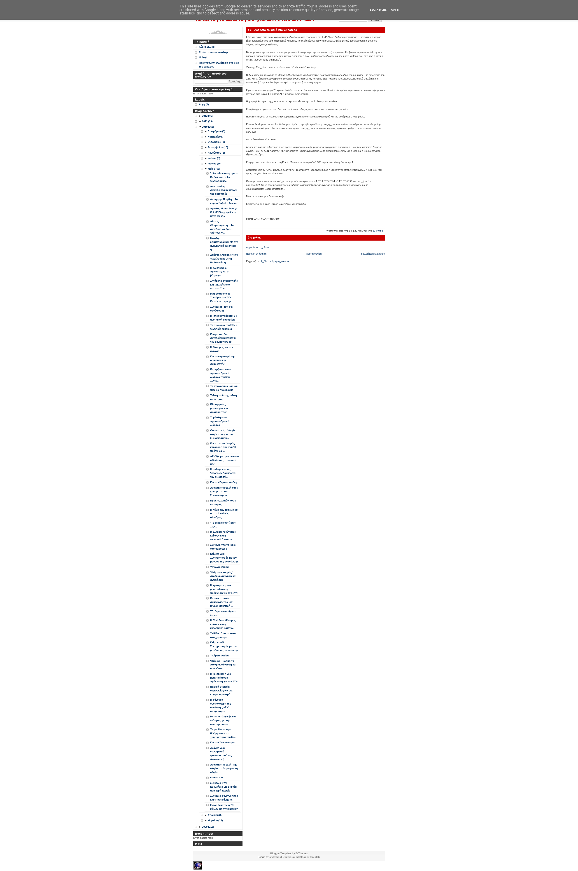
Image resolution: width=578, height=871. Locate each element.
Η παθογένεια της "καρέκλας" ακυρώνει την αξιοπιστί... (222, 473)
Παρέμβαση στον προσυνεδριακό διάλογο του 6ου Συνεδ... (220, 375)
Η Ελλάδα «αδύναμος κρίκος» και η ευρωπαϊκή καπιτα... (223, 535)
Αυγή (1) (204, 104)
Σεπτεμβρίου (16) (218, 147)
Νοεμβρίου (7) (216, 136)
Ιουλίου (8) (214, 158)
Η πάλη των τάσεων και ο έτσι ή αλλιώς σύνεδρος (224, 513)
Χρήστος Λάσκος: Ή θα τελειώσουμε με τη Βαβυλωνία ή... (224, 258)
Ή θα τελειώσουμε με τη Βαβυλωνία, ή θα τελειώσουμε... (224, 177)
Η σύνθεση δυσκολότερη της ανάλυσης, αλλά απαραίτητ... (220, 705)
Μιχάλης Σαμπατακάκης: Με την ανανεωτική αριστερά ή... (224, 244)
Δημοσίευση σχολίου (257, 247)
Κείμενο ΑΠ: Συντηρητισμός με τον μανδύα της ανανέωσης (224, 558)
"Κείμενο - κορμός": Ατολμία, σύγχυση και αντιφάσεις (223, 576)
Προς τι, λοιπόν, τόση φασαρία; (223, 502)
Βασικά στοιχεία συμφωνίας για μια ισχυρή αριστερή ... (221, 602)
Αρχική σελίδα (314, 253)
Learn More (378, 9)
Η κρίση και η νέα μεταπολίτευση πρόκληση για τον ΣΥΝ (224, 589)
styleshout (275, 857)
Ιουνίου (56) (214, 163)
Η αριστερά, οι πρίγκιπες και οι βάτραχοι (219, 272)
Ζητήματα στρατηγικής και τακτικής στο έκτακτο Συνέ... (224, 284)
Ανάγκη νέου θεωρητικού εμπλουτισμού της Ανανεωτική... (221, 754)
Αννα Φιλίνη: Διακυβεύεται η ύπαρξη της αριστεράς (224, 190)
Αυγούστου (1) (216, 152)
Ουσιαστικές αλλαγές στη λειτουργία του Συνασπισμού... (222, 434)
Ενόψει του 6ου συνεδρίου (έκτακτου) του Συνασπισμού (223, 338)
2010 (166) (208, 126)
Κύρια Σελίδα (206, 46)
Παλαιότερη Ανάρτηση (373, 253)
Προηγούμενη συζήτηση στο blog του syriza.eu (219, 64)
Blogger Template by (289, 853)
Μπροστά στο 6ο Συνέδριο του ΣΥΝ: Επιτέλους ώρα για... (222, 297)
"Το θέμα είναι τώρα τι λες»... (223, 524)
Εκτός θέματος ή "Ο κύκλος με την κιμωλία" (224, 807)
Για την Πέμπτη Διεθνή (223, 482)
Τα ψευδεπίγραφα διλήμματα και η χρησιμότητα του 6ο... (223, 733)
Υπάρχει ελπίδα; (220, 567)
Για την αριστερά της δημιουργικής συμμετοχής (222, 360)
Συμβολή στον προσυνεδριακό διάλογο (219, 421)
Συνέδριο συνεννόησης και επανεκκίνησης (224, 797)
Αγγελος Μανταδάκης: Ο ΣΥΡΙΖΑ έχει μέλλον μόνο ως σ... (223, 212)
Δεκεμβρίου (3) (216, 131)
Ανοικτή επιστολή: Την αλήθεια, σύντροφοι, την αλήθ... (224, 768)
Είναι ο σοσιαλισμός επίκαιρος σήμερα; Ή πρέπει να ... (223, 447)
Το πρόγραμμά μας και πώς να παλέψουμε (224, 388)
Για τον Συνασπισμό (222, 742)
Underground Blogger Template (301, 857)
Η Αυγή (203, 57)
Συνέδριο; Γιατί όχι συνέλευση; (221, 308)
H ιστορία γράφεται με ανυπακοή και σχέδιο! (223, 317)
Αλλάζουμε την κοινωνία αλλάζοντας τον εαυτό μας (224, 460)
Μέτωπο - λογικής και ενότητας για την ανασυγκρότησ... (223, 720)
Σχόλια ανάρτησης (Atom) (275, 261)
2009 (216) (208, 826)
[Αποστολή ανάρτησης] (384, 230)
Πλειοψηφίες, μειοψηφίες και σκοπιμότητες (219, 408)
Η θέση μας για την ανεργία (221, 349)
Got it (395, 9)
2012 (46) (207, 116)
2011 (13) (207, 121)
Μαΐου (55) (214, 168)
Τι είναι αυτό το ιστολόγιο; (214, 52)
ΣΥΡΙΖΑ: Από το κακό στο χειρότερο (272, 29)
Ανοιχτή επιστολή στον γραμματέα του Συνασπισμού (224, 491)
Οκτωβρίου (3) (216, 141)
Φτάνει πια (216, 777)
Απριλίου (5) (215, 815)
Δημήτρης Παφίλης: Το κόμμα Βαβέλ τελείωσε (224, 201)
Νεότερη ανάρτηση (256, 253)
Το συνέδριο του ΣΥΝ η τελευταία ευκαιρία (224, 327)
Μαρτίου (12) (215, 820)
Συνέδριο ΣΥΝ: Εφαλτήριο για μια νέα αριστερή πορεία (223, 787)
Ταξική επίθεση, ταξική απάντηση (223, 397)
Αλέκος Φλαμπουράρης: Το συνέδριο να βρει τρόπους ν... (222, 227)
